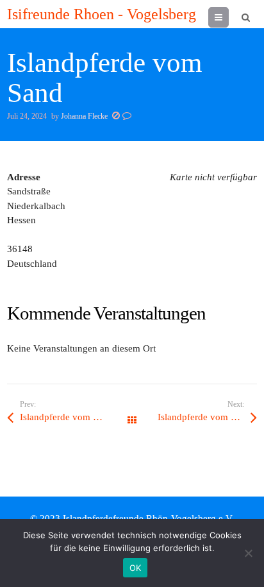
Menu (228, 17)
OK (135, 568)
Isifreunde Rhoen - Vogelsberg (101, 14)
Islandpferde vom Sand (66, 417)
